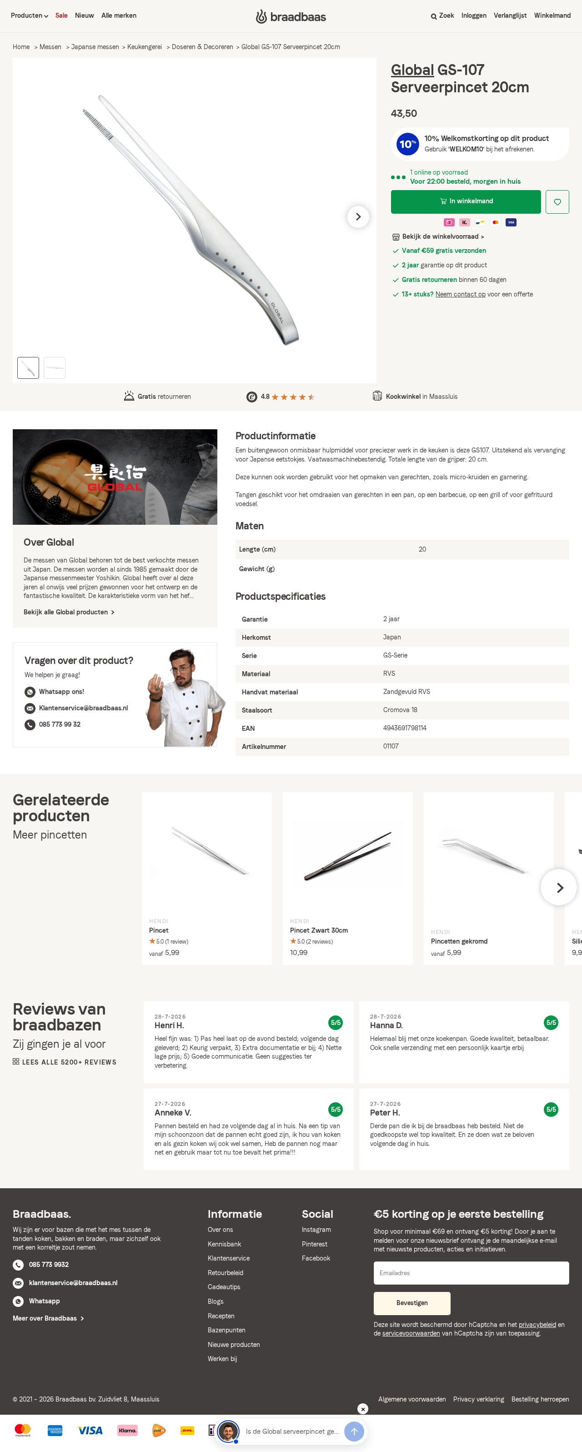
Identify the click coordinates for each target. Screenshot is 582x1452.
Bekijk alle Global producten (67, 612)
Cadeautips (224, 1287)
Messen (50, 46)
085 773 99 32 (59, 724)
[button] (31, 217)
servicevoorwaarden (411, 1333)
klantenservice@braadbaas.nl (73, 1282)
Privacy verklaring (478, 1399)
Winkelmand (552, 15)
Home (21, 46)
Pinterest (314, 1244)
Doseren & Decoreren (202, 46)
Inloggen (474, 15)
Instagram (316, 1229)
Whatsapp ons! (61, 691)
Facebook (316, 1258)
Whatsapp (44, 1301)
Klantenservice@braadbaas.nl (83, 708)
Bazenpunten (227, 1330)
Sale (61, 15)
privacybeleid (537, 1324)
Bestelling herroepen (540, 1399)
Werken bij (222, 1358)
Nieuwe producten (234, 1344)
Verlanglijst (510, 15)
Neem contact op (461, 294)
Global (412, 70)
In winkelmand (471, 201)
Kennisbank (224, 1244)
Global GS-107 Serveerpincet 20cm (290, 46)
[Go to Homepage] (291, 16)
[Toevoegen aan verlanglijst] (557, 202)
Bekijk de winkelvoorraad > (443, 236)
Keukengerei (144, 46)
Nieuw (84, 15)
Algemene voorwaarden (412, 1399)
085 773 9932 (49, 1264)
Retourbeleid (225, 1272)
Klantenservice (229, 1258)
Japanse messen (95, 46)
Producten (27, 15)
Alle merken (118, 15)
